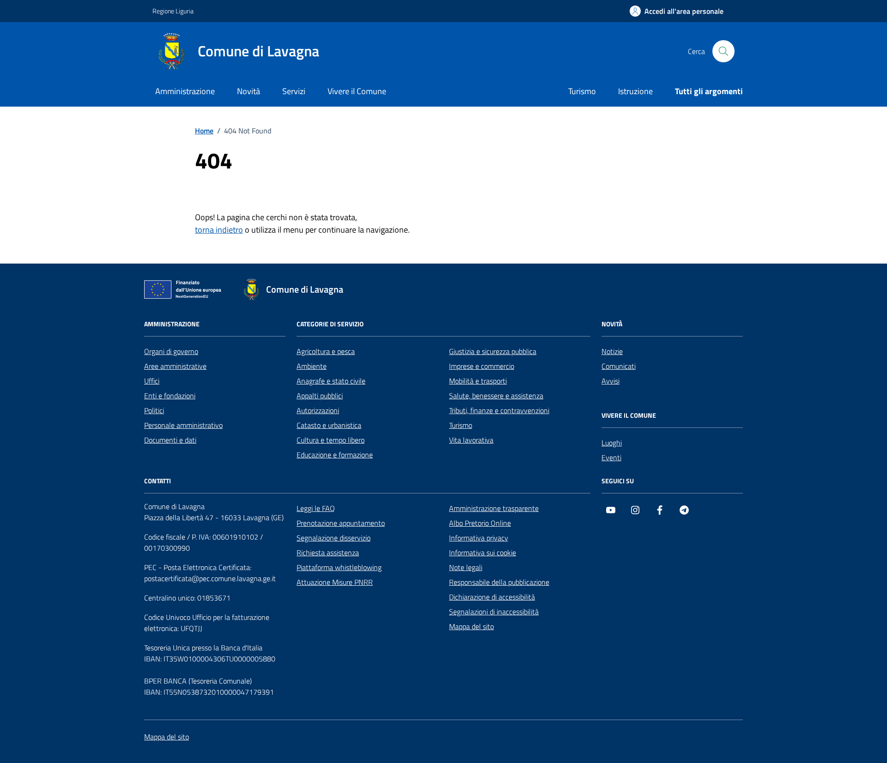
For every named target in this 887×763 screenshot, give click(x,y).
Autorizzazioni (318, 410)
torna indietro (219, 229)
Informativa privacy (478, 537)
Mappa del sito (471, 626)
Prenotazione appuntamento (341, 523)
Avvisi (610, 380)
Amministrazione (185, 91)
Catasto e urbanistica (329, 425)
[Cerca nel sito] (723, 51)
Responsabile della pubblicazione (499, 582)
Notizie (612, 351)
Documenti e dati (170, 439)
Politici (154, 410)
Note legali (465, 567)
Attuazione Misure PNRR (335, 582)
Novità (248, 91)
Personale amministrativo (183, 425)
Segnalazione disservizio (334, 537)
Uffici (151, 380)
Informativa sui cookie (482, 552)
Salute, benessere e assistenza (496, 395)
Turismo (582, 91)
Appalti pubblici (320, 395)
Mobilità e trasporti (478, 380)
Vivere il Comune (357, 91)
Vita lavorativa (471, 439)
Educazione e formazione (335, 454)
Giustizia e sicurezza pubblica (492, 351)
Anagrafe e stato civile (331, 380)
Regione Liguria (173, 11)
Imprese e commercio (481, 366)
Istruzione (635, 91)
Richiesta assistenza (328, 552)
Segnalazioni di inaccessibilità (494, 611)
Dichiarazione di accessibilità (492, 596)
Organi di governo (171, 351)
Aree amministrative (175, 366)
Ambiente (312, 366)
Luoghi (611, 442)
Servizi (293, 91)
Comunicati (618, 366)
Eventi (611, 457)
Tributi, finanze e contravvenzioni (499, 410)
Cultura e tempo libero (331, 439)
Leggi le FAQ (316, 508)
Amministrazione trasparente (494, 508)
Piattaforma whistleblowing (339, 567)
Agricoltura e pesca (326, 351)
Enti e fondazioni (169, 395)
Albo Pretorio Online (480, 523)
